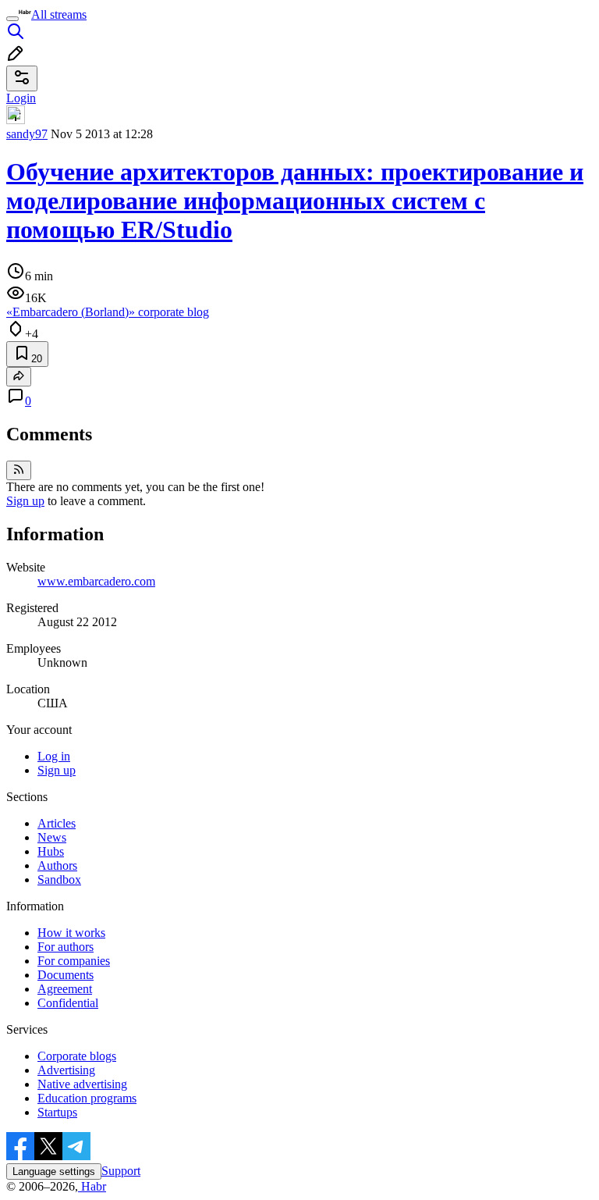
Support (120, 1170)
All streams (59, 14)
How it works (71, 932)
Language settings (53, 1171)
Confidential (67, 1002)
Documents (65, 974)
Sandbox (59, 879)
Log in (53, 756)
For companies (73, 960)
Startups (57, 1112)
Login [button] (21, 98)
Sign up (25, 500)
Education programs (86, 1098)
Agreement (64, 988)
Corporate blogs (76, 1056)
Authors (57, 865)
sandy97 (27, 134)
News (51, 837)
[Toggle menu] (12, 18)
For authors (65, 946)
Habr (92, 1186)
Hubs (50, 851)
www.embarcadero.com (96, 581)
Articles (56, 823)
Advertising (66, 1070)
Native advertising (82, 1084)
